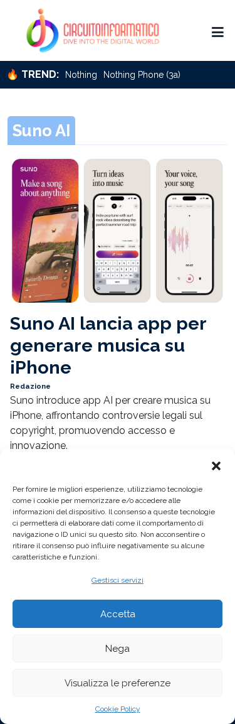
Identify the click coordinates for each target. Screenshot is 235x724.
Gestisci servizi (117, 580)
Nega (117, 648)
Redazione (30, 386)
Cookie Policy (117, 709)
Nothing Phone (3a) (141, 75)
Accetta (117, 614)
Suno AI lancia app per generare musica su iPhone (108, 345)
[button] (216, 464)
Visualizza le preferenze (117, 683)
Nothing (81, 75)
